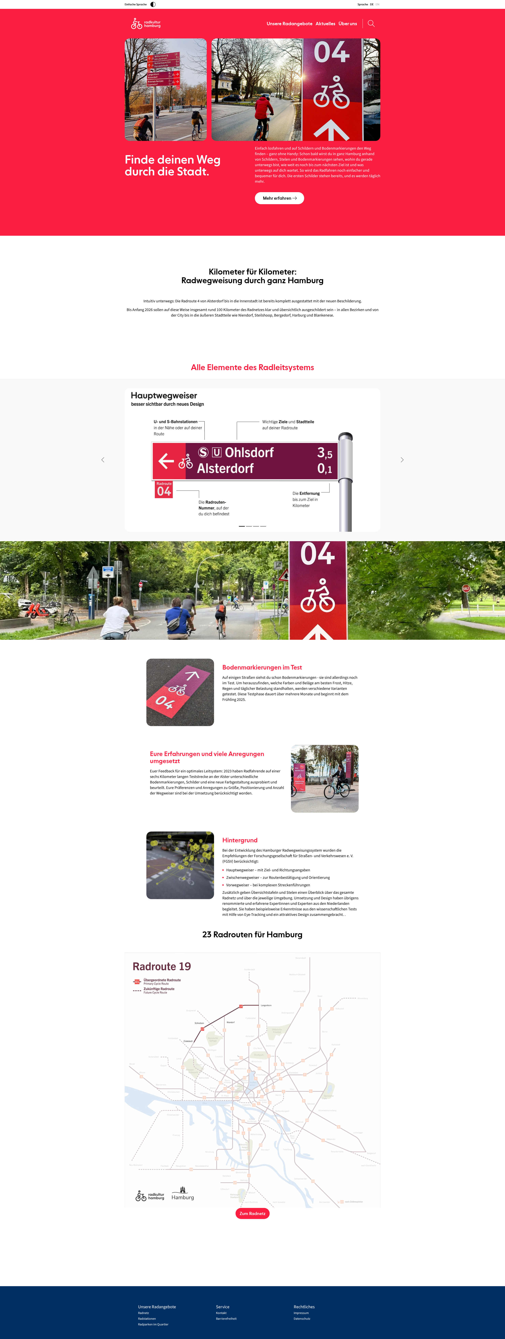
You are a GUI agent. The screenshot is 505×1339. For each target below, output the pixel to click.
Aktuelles (325, 23)
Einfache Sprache (136, 4)
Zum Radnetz (253, 1213)
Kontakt (221, 1313)
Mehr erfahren (277, 198)
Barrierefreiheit (226, 1319)
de (372, 4)
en (377, 4)
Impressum (301, 1313)
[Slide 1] (242, 526)
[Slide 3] (256, 526)
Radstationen (147, 1319)
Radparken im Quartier (153, 1324)
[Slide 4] (263, 526)
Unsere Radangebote (289, 23)
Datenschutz (302, 1319)
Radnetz (143, 1313)
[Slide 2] (249, 526)
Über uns (348, 23)
